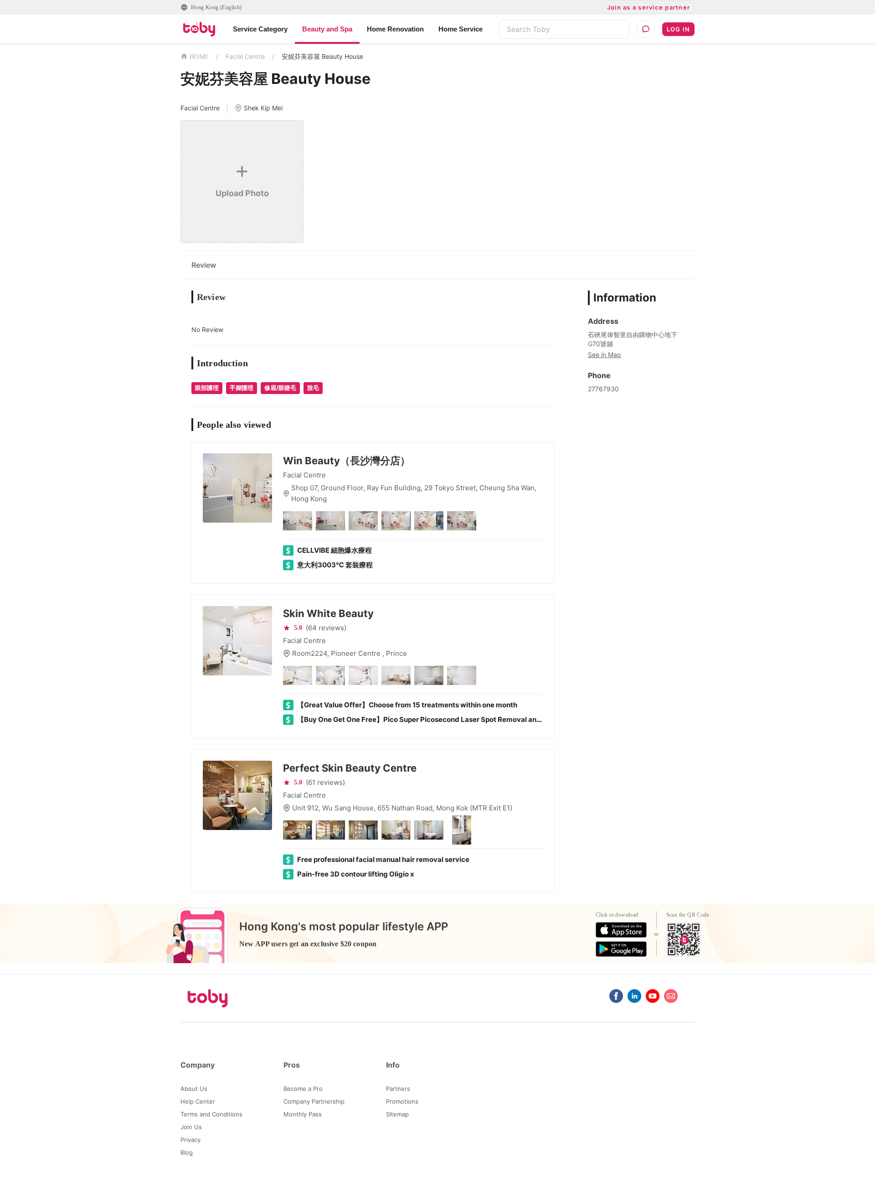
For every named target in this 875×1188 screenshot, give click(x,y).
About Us (193, 1088)
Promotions (402, 1101)
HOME (199, 56)
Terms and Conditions (211, 1114)
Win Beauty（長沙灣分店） (346, 461)
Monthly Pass (302, 1114)
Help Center (197, 1101)
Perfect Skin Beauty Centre (350, 768)
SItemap (397, 1114)
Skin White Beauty (328, 613)
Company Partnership (314, 1101)
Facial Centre (245, 56)
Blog (186, 1152)
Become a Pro (303, 1088)
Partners (398, 1088)
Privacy (190, 1139)
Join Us (191, 1127)
